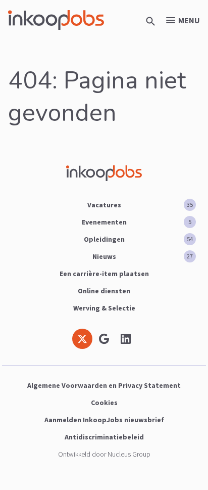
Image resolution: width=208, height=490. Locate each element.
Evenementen (137, 222)
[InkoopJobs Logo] (56, 20)
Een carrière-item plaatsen (104, 273)
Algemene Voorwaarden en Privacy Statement (104, 385)
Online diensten (104, 290)
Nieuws (142, 256)
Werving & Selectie (104, 308)
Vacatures (140, 204)
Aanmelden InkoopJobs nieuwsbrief (104, 419)
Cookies (104, 402)
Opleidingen (138, 239)
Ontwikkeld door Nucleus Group (104, 454)
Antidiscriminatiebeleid (104, 436)
